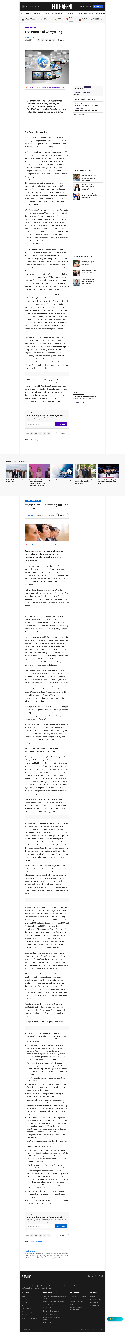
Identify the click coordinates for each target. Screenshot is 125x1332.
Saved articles (100, 13)
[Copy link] (53, 40)
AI (52, 13)
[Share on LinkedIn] (42, 40)
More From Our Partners (17, 461)
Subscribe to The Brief (85, 6)
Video (80, 13)
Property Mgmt (88, 13)
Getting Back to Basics (41, 1322)
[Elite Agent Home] (62, 6)
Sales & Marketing (33, 500)
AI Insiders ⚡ (98, 6)
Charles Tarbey (32, 1328)
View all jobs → (79, 402)
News (21, 13)
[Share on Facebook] (38, 40)
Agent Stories (59, 13)
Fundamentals (70, 13)
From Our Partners (82, 171)
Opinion (46, 13)
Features (29, 13)
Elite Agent (30, 38)
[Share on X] (46, 40)
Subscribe (61, 424)
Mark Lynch (30, 515)
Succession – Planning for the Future (46, 506)
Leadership (37, 13)
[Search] (27, 6)
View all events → (78, 114)
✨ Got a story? (114, 1319)
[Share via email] (50, 40)
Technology (30, 27)
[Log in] (23, 6)
